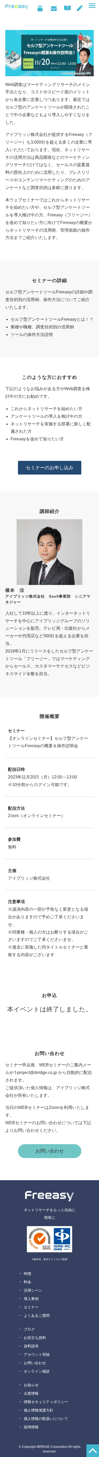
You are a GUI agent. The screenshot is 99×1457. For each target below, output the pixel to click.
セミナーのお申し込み (49, 467)
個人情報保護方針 (38, 1410)
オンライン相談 (37, 1371)
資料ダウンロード (68, 8)
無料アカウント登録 (79, 8)
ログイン (40, 8)
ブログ (29, 1329)
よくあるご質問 (37, 1315)
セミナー (31, 1307)
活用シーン (33, 1290)
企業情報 (31, 1393)
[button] (92, 6)
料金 (27, 1282)
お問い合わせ (53, 8)
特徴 (27, 1273)
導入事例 (31, 1299)
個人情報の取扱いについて (46, 1419)
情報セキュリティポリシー (46, 1402)
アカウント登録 (37, 1354)
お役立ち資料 (35, 1338)
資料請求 (31, 1346)
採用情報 (31, 1427)
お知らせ (31, 1385)
